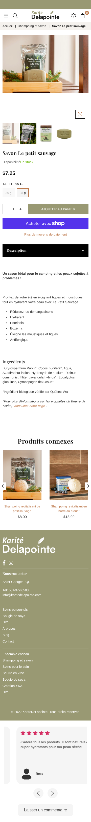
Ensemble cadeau (16, 654)
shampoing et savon (32, 26)
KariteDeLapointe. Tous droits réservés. (51, 712)
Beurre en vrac (13, 673)
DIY (5, 622)
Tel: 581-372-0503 (16, 590)
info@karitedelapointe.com (22, 595)
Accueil (8, 26)
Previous (6, 78)
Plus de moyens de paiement (45, 234)
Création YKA (12, 686)
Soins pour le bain (16, 667)
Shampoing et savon (18, 660)
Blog (6, 635)
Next (84, 78)
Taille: (12, 184)
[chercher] (15, 15)
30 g (9, 193)
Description (17, 250)
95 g (23, 193)
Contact (8, 641)
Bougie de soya (14, 616)
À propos (9, 628)
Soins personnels (15, 609)
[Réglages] (73, 15)
